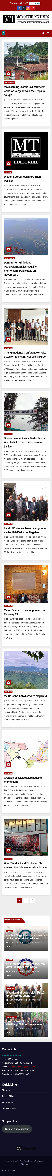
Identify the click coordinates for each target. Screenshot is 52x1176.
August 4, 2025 (13, 361)
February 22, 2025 (15, 537)
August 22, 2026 (13, 100)
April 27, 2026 (12, 185)
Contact (13, 1170)
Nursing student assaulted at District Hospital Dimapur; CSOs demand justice (25, 442)
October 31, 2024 (14, 701)
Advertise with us (10, 1109)
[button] (43, 33)
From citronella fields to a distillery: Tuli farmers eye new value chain (26, 1024)
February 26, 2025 (15, 451)
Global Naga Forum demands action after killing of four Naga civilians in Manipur (25, 938)
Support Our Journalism (17, 1129)
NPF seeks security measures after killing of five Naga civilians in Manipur (25, 967)
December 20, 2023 (15, 872)
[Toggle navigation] (48, 33)
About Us (6, 1090)
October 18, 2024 (14, 786)
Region (9, 931)
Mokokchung (9, 82)
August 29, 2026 (16, 943)
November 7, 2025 (14, 279)
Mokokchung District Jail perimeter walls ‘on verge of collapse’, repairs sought (24, 91)
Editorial (8, 172)
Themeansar (25, 1164)
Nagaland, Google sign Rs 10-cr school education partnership (25, 995)
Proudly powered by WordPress (16, 1161)
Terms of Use (8, 1096)
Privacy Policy (8, 1102)
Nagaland (8, 348)
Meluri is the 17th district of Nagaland (25, 696)
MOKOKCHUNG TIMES (34, 100)
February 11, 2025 (15, 619)
